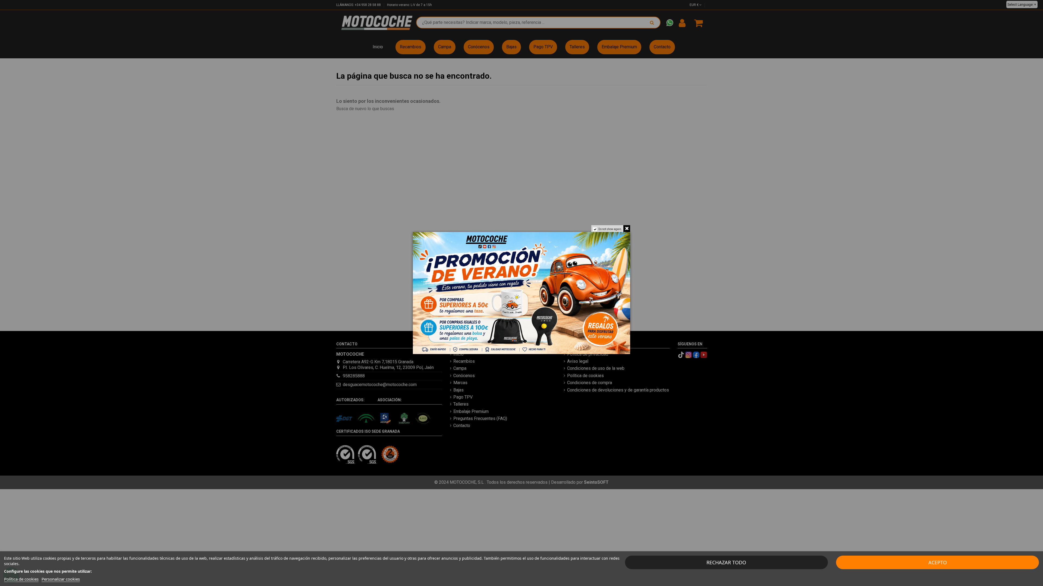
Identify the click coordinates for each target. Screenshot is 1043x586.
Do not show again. (610, 229)
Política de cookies (21, 579)
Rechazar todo (726, 562)
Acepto (937, 562)
